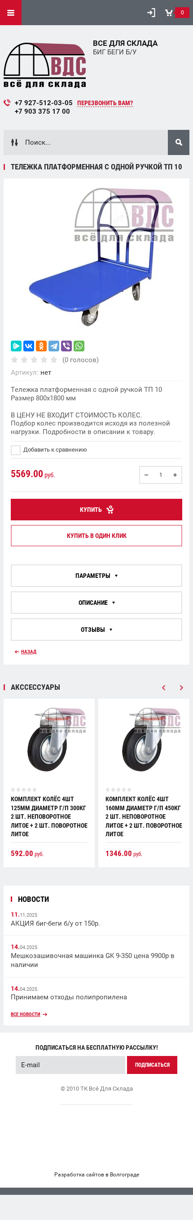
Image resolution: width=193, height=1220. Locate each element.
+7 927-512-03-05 (44, 103)
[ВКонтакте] (28, 346)
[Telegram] (53, 346)
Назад (28, 652)
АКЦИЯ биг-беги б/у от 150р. (55, 923)
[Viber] (66, 346)
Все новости (25, 1014)
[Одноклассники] (41, 346)
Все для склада (125, 43)
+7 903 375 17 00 (42, 111)
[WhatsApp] (79, 346)
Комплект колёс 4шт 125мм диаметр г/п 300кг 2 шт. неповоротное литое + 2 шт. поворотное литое (49, 816)
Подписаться (152, 1065)
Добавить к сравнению (54, 449)
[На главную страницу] (45, 63)
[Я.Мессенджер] (16, 346)
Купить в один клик (97, 535)
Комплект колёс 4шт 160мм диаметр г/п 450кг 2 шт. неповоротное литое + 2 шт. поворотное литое (143, 816)
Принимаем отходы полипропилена (69, 997)
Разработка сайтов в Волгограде (96, 1174)
